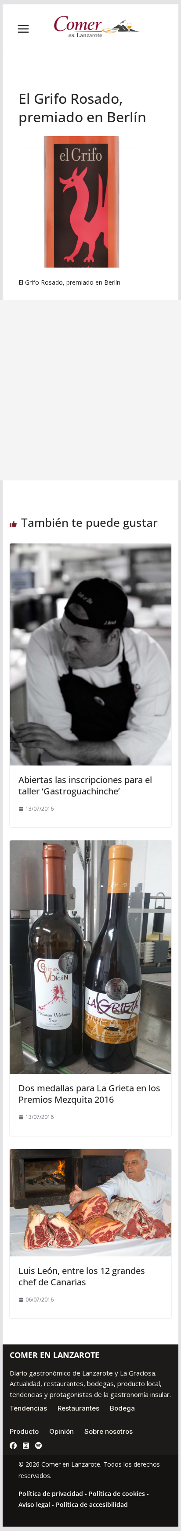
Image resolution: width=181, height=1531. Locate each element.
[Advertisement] (90, 390)
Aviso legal (34, 1504)
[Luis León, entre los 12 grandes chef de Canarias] (90, 1155)
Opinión (61, 1431)
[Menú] (23, 28)
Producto (24, 1431)
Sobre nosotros (108, 1431)
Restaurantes (78, 1408)
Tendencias (28, 1408)
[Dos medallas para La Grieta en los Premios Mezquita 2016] (90, 846)
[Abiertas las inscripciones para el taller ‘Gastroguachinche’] (90, 549)
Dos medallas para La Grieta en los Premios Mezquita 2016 (89, 1093)
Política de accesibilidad (92, 1504)
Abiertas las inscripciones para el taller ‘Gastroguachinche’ (85, 785)
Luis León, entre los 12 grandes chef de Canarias (81, 1276)
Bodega (122, 1408)
